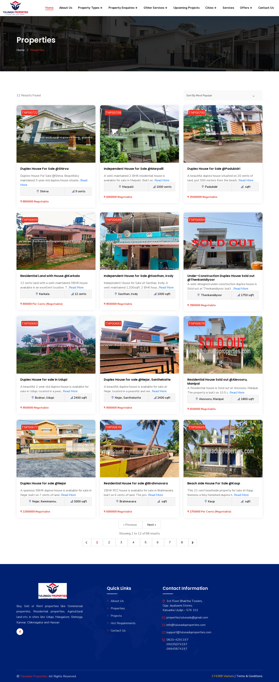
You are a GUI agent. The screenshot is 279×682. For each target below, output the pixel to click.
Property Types (89, 8)
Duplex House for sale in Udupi (43, 379)
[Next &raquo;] (192, 542)
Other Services (154, 8)
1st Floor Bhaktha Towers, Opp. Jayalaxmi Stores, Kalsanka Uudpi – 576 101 (183, 605)
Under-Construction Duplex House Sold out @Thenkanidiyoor (221, 278)
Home (49, 8)
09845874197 (176, 649)
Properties (118, 608)
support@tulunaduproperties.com (188, 632)
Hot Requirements (123, 623)
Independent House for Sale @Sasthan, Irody (138, 276)
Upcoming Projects (186, 8)
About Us (65, 8)
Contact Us (266, 8)
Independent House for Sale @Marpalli (133, 169)
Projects (116, 616)
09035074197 (176, 644)
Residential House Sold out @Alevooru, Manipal (217, 381)
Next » (151, 525)
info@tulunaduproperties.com (186, 625)
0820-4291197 (177, 640)
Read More (161, 180)
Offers (245, 8)
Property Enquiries (122, 8)
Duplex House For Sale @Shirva (44, 169)
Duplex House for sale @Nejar (43, 483)
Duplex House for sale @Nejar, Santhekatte (137, 379)
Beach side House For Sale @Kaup (213, 483)
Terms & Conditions (249, 676)
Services (228, 8)
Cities (209, 8)
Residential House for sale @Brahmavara (136, 483)
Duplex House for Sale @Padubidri (213, 169)
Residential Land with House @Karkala (50, 276)
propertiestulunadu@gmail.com (187, 617)
